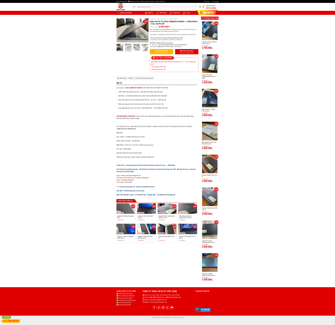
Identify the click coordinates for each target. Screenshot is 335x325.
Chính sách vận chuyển (125, 298)
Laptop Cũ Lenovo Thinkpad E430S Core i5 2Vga (208, 76)
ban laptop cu (121, 88)
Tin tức (188, 12)
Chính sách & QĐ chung (126, 293)
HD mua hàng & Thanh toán (127, 296)
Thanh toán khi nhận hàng (148, 1)
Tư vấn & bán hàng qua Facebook (144, 78)
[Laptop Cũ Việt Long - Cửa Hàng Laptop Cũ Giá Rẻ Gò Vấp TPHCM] (122, 7)
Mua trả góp (163, 12)
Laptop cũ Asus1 (173, 19)
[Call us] (167, 307)
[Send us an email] (163, 307)
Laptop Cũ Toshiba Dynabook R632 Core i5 (208, 274)
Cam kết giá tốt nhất (122, 1)
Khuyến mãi (176, 12)
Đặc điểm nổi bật (121, 78)
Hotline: (10, 321)
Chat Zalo (6, 317)
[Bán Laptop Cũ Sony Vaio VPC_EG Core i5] (209, 131)
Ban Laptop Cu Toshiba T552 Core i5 (208, 110)
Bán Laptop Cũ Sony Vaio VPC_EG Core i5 (209, 143)
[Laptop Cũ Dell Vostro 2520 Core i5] (209, 196)
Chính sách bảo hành (125, 305)
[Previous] (119, 30)
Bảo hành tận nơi (161, 1)
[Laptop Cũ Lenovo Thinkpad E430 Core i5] (209, 229)
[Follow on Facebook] (154, 307)
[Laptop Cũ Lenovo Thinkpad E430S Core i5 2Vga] (209, 63)
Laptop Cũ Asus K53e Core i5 (209, 176)
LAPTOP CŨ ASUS (162, 19)
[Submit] (200, 6)
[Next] (145, 30)
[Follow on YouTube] (172, 307)
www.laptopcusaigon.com (158, 302)
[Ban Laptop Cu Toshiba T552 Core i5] (209, 98)
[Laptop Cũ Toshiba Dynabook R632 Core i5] (209, 262)
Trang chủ (152, 19)
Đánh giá (130, 78)
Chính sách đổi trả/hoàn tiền (127, 300)
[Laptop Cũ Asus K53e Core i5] (209, 164)
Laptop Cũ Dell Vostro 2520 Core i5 (209, 208)
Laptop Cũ (150, 12)
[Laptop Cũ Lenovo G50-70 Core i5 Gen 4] (209, 30)
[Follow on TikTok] (159, 307)
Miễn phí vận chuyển (134, 1)
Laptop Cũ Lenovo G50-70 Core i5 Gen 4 (209, 42)
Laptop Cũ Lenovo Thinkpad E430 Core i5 (208, 241)
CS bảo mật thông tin (125, 302)
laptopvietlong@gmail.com (158, 300)
